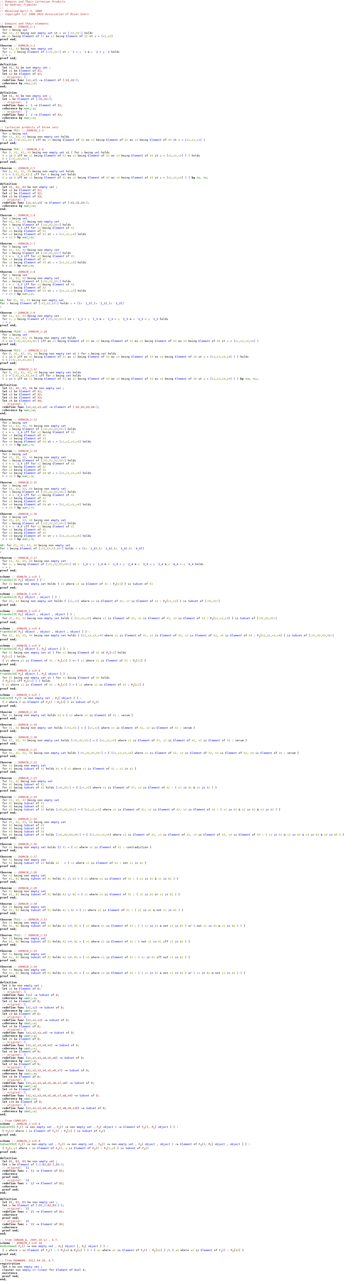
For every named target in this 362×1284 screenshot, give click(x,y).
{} (59, 847)
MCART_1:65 (27, 238)
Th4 (204, 178)
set (24, 29)
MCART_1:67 (27, 294)
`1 (72, 51)
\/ (69, 894)
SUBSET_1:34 (30, 1011)
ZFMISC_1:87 (30, 84)
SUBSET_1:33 (30, 998)
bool (77, 1269)
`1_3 (19, 227)
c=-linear (40, 1269)
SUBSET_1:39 (30, 1074)
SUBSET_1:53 (30, 1112)
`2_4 (19, 463)
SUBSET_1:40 (30, 1086)
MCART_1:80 (29, 410)
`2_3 (19, 256)
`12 (26, 1180)
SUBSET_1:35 (30, 1024)
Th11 (255, 379)
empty (41, 33)
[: (69, 33)
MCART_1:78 (27, 539)
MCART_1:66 (27, 266)
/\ (69, 878)
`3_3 (19, 284)
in (64, 33)
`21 (26, 1208)
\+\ (70, 925)
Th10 (247, 379)
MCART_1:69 (29, 206)
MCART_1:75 (27, 445)
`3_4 (19, 495)
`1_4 (19, 432)
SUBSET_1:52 (30, 1099)
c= (74, 660)
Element (28, 36)
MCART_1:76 (27, 476)
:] (81, 33)
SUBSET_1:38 (30, 1061)
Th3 (198, 178)
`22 (26, 1221)
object (30, 579)
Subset (138, 583)
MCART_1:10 (29, 109)
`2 (96, 51)
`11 (26, 1167)
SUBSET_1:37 (30, 1049)
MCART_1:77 (27, 508)
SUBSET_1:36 (30, 1036)
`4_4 (19, 526)
